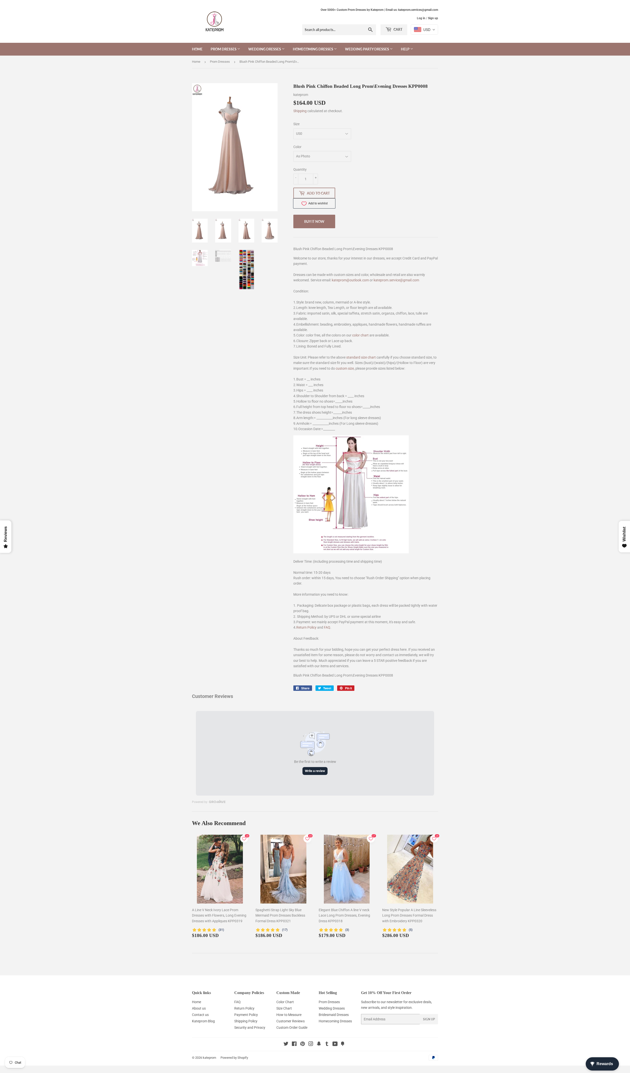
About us (199, 1008)
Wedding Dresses (265, 49)
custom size (345, 368)
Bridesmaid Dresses (334, 1015)
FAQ (327, 627)
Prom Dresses (224, 49)
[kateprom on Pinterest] (302, 1044)
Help (405, 49)
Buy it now (314, 221)
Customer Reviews (290, 1021)
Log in (421, 18)
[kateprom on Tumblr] (327, 1044)
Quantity (300, 169)
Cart (397, 29)
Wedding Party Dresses (367, 49)
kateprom (209, 1057)
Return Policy (306, 627)
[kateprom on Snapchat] (318, 1044)
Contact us (200, 1015)
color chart (360, 335)
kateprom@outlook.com (350, 280)
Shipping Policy (245, 1021)
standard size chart (361, 357)
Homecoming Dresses (313, 49)
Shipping (300, 111)
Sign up (433, 18)
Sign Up (429, 1019)
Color (297, 147)
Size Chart (284, 1008)
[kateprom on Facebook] (294, 1044)
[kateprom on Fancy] (342, 1044)
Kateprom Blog (203, 1021)
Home (197, 49)
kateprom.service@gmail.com (396, 280)
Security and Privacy (249, 1027)
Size (296, 124)
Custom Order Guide (291, 1027)
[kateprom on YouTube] (335, 1044)
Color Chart (285, 1002)
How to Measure (288, 1015)
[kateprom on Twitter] (286, 1044)
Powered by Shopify (234, 1057)
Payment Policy (246, 1015)
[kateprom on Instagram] (310, 1044)
